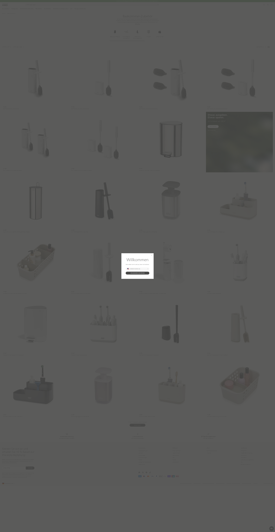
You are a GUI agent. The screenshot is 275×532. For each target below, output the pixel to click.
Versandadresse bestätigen (137, 273)
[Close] (151, 255)
